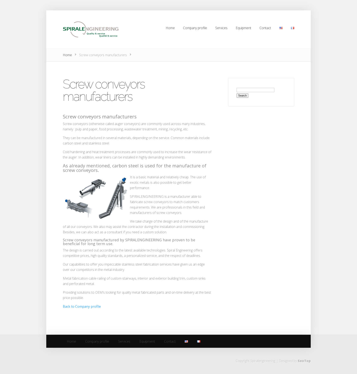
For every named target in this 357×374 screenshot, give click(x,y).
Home (67, 55)
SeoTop (304, 361)
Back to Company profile (82, 306)
